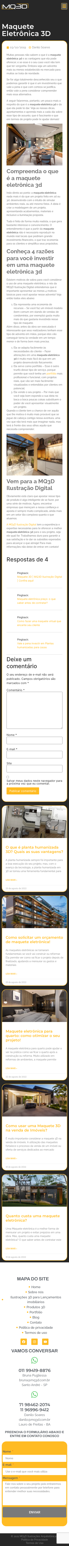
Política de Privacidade (34, 1539)
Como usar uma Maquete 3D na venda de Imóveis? (33, 1128)
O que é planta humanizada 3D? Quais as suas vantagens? (34, 849)
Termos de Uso (34, 1543)
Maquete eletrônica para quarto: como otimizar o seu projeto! (33, 1035)
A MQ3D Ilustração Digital (21, 524)
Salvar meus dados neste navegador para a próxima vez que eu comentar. (34, 782)
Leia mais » (11, 880)
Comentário (16, 690)
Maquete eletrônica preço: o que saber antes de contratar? (36, 600)
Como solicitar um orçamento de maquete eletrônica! (34, 939)
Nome (12, 734)
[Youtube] (45, 1342)
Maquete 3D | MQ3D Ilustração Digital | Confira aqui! (39, 578)
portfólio (51, 373)
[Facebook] (24, 1342)
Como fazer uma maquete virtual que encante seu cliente (39, 623)
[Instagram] (34, 1342)
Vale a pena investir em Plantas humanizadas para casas (35, 645)
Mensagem (11, 1478)
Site (9, 763)
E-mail (12, 749)
